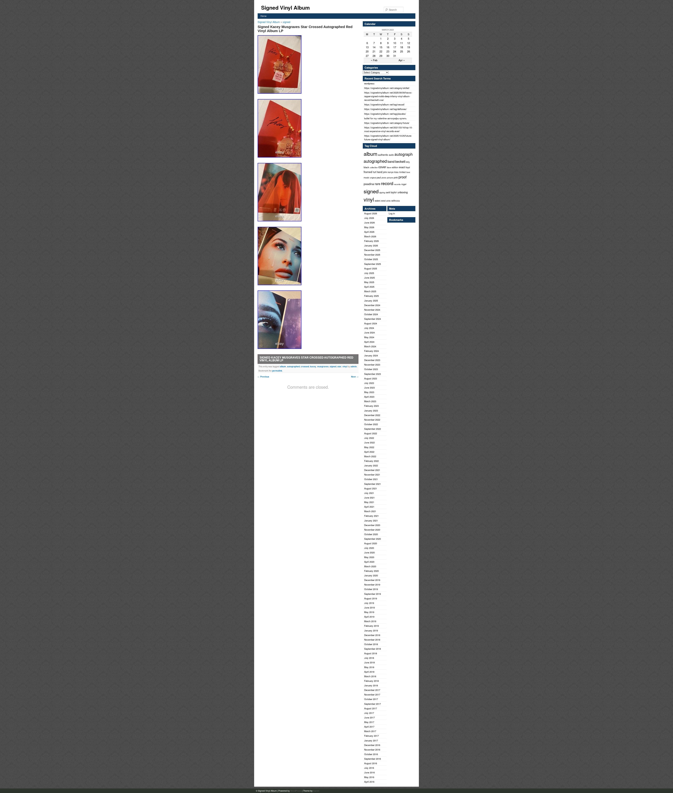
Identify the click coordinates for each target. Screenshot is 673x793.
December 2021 (372, 470)
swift (388, 192)
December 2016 (372, 745)
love (408, 172)
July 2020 (369, 548)
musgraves (323, 366)
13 (367, 47)
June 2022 (369, 442)
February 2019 (371, 625)
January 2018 (371, 685)
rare (377, 184)
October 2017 (371, 699)
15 (380, 47)
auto (391, 154)
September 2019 (372, 593)
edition (395, 167)
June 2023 (369, 387)
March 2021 (370, 511)
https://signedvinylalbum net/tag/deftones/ (385, 109)
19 (408, 47)
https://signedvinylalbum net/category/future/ (386, 123)
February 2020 (371, 571)
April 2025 (369, 286)
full (374, 172)
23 (387, 51)
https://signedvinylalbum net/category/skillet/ (387, 88)
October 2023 (371, 369)
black (366, 167)
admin (354, 366)
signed (286, 22)
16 (387, 47)
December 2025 (372, 250)
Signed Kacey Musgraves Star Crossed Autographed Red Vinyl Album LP (306, 359)
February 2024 (371, 351)
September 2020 (372, 538)
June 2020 (369, 552)
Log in (392, 213)
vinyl (344, 366)
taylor (394, 192)
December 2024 (372, 305)
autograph (404, 154)
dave (389, 167)
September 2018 (372, 648)
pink (396, 177)
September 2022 (372, 428)
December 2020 (372, 525)
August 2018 (370, 653)
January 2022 (371, 465)
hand (379, 172)
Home (263, 16)
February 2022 (371, 461)
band (391, 161)
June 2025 (369, 277)
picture (390, 177)
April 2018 (369, 671)
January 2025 (371, 300)
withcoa (395, 200)
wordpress (369, 83)
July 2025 (369, 273)
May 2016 (369, 777)
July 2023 (369, 383)
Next (354, 376)
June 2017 (369, 717)
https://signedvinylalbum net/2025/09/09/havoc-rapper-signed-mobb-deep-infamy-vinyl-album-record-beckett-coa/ (388, 96)
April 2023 (369, 396)
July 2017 (369, 713)
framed (368, 172)
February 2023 (371, 405)
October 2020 (371, 534)
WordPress (295, 790)
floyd (408, 167)
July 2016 (369, 767)
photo (384, 177)
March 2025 (370, 291)
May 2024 (369, 337)
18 (401, 47)
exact (402, 167)
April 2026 (369, 231)
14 (374, 47)
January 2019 (371, 630)
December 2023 (372, 360)
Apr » (402, 60)
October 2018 (371, 644)
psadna (369, 184)
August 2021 (370, 488)
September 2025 (372, 264)
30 (387, 56)
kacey (313, 366)
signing (382, 192)
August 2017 (370, 708)
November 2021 (372, 474)
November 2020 (372, 529)
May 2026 (369, 227)
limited (402, 171)
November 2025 (372, 254)
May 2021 (369, 502)
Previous (263, 376)
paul (379, 177)
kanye (391, 172)
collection (374, 167)
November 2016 (372, 749)
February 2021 (371, 515)
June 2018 (369, 662)
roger (403, 184)
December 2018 (372, 635)
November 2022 (372, 419)
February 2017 (371, 735)
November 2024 (372, 309)
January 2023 (371, 410)
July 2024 (369, 328)
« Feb (374, 60)
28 (374, 56)
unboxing (402, 192)
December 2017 (372, 690)
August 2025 (370, 268)
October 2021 (371, 479)
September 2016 (372, 758)
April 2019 (369, 616)
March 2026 (370, 236)
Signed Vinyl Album (285, 7)
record (387, 183)
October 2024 (371, 314)
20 (367, 51)
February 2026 (371, 241)
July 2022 (369, 438)
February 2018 (371, 680)
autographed (293, 366)
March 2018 (370, 676)
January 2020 (371, 575)
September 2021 (372, 484)
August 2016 (370, 763)
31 (394, 56)
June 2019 (369, 607)
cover (382, 167)
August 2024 (370, 323)
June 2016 (369, 772)
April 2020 (369, 561)
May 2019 (369, 612)
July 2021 (369, 493)
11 (401, 43)
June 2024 (369, 332)
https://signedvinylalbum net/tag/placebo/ (385, 113)
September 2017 (372, 703)
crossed (305, 366)
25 (401, 51)
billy (408, 161)
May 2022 (369, 447)
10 (394, 43)
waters (377, 200)
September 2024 (372, 318)
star (339, 366)
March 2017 (370, 731)
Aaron (316, 790)
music (366, 177)
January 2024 (371, 355)
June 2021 (369, 497)
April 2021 (369, 506)
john (385, 172)
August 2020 (370, 543)
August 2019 (370, 598)
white (388, 200)
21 (374, 51)
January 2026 (371, 245)
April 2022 (369, 451)
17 (394, 47)
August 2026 (370, 213)
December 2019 (372, 580)
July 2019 (369, 603)
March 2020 (370, 566)
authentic (383, 154)
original (373, 177)
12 (408, 43)
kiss (396, 172)
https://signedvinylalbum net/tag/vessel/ (384, 104)
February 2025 (371, 295)
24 (394, 51)
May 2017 (369, 722)
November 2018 (372, 639)
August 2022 (370, 433)
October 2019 (371, 589)
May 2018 (369, 667)
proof (403, 176)
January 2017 (371, 740)
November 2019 (372, 584)
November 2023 (372, 364)
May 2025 (369, 282)
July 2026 (369, 218)
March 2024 (370, 346)
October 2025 (371, 259)
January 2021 (371, 520)
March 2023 (370, 401)
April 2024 (369, 341)
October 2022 (371, 424)
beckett (400, 161)
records (397, 184)
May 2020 (369, 557)
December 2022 (372, 415)
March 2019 (370, 621)
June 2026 (369, 222)
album (283, 366)
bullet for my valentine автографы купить (385, 118)
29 (380, 56)
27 (367, 56)
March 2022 (370, 456)
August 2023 (370, 378)
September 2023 (372, 374)
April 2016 (369, 781)
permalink (277, 370)
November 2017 (372, 694)
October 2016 (371, 754)
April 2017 (369, 726)
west (383, 200)
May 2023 (369, 392)
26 (408, 51)
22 (380, 51)
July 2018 (369, 658)
